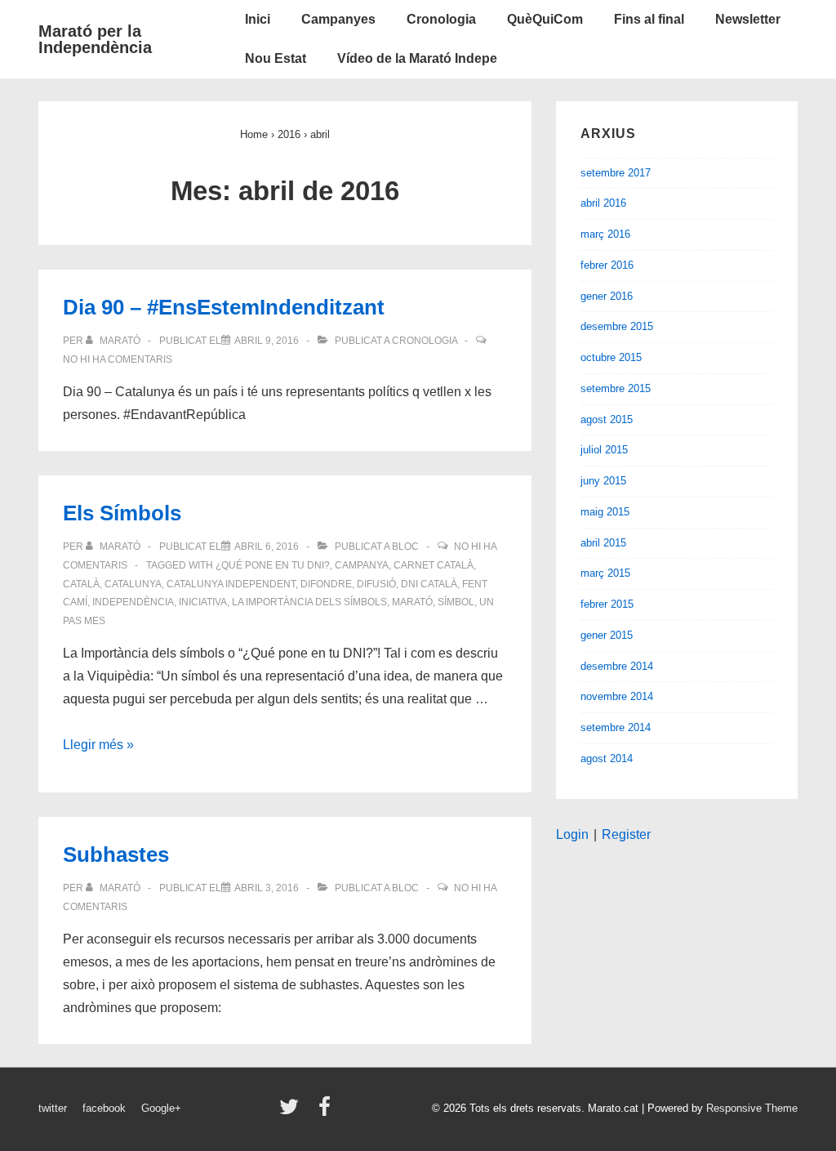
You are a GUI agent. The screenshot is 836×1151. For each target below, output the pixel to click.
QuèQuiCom (545, 19)
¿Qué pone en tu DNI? (273, 565)
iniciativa (203, 602)
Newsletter (747, 19)
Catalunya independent (231, 584)
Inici (257, 19)
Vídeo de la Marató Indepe (417, 58)
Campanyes (338, 19)
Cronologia (441, 19)
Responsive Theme (752, 1108)
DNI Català (429, 584)
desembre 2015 (616, 326)
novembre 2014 (616, 696)
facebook (104, 1108)
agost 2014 (606, 758)
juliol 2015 (604, 450)
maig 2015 (604, 512)
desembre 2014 (616, 666)
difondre (326, 584)
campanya (362, 565)
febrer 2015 (607, 604)
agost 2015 (606, 419)
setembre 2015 (615, 388)
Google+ (161, 1108)
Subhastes (116, 854)
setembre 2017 (615, 173)
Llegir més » (98, 745)
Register (626, 834)
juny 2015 (603, 481)
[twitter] (292, 1112)
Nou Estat (275, 58)
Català (81, 584)
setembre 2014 (615, 727)
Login (572, 834)
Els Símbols (122, 513)
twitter (52, 1108)
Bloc (405, 546)
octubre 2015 (611, 357)
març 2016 (605, 234)
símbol (456, 602)
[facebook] (326, 1112)
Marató (412, 602)
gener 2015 (606, 635)
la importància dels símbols (309, 602)
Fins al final (649, 19)
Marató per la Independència (95, 39)
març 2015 (605, 573)
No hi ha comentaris (117, 359)
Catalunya (133, 584)
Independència (133, 602)
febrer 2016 (607, 265)
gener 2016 (606, 296)
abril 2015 (603, 543)
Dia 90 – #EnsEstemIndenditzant (224, 307)
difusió (376, 584)
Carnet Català (434, 565)
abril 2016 (603, 203)
